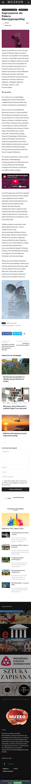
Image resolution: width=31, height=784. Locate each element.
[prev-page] (3, 442)
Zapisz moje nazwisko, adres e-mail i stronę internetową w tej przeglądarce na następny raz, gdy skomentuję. (14, 482)
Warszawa (17, 325)
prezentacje (23, 9)
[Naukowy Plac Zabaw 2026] (15, 519)
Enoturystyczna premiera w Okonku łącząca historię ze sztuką (14, 379)
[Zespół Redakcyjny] (3, 24)
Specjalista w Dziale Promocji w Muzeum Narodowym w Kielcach (8, 347)
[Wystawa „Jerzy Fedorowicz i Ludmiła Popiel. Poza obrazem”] (15, 396)
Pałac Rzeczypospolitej (8, 325)
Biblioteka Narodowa (12, 323)
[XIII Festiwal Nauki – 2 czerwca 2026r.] (6, 585)
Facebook (10, 764)
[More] (24, 333)
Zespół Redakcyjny (8, 24)
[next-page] (5, 442)
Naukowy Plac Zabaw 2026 (13, 529)
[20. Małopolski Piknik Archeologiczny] (6, 560)
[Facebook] (4, 764)
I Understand (17, 782)
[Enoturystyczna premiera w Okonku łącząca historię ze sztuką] (15, 366)
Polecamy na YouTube (9, 9)
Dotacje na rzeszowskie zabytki (22, 344)
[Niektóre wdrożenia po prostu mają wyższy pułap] (15, 423)
